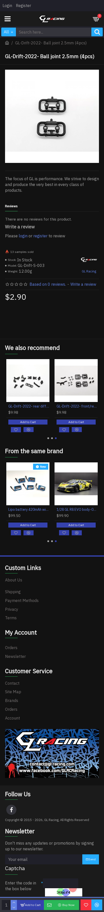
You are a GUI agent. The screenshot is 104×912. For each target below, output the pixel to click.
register (40, 235)
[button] (48, 438)
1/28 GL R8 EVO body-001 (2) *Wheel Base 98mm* (77, 509)
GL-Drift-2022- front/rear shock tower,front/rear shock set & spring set (77, 406)
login (23, 235)
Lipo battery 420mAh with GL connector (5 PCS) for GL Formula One (28, 509)
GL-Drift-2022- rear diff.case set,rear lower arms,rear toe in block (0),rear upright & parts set (28, 406)
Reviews (11, 206)
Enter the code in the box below (20, 885)
